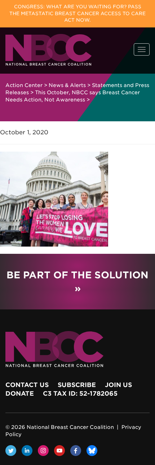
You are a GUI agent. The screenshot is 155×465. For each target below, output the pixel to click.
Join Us (118, 384)
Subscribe (77, 384)
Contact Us (27, 384)
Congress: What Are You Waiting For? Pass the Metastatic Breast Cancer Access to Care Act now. (77, 13)
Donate (19, 393)
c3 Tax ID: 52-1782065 (80, 393)
